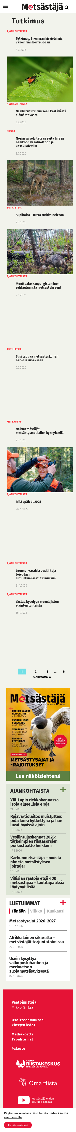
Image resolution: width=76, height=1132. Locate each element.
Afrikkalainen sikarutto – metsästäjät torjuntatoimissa (36, 939)
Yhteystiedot (23, 1025)
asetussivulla (13, 1117)
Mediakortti (22, 1034)
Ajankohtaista (29, 791)
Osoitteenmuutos (27, 1020)
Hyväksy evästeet (18, 1125)
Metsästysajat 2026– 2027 (32, 920)
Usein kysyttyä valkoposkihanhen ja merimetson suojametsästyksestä (29, 965)
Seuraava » (42, 677)
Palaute (18, 1048)
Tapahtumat (22, 1039)
